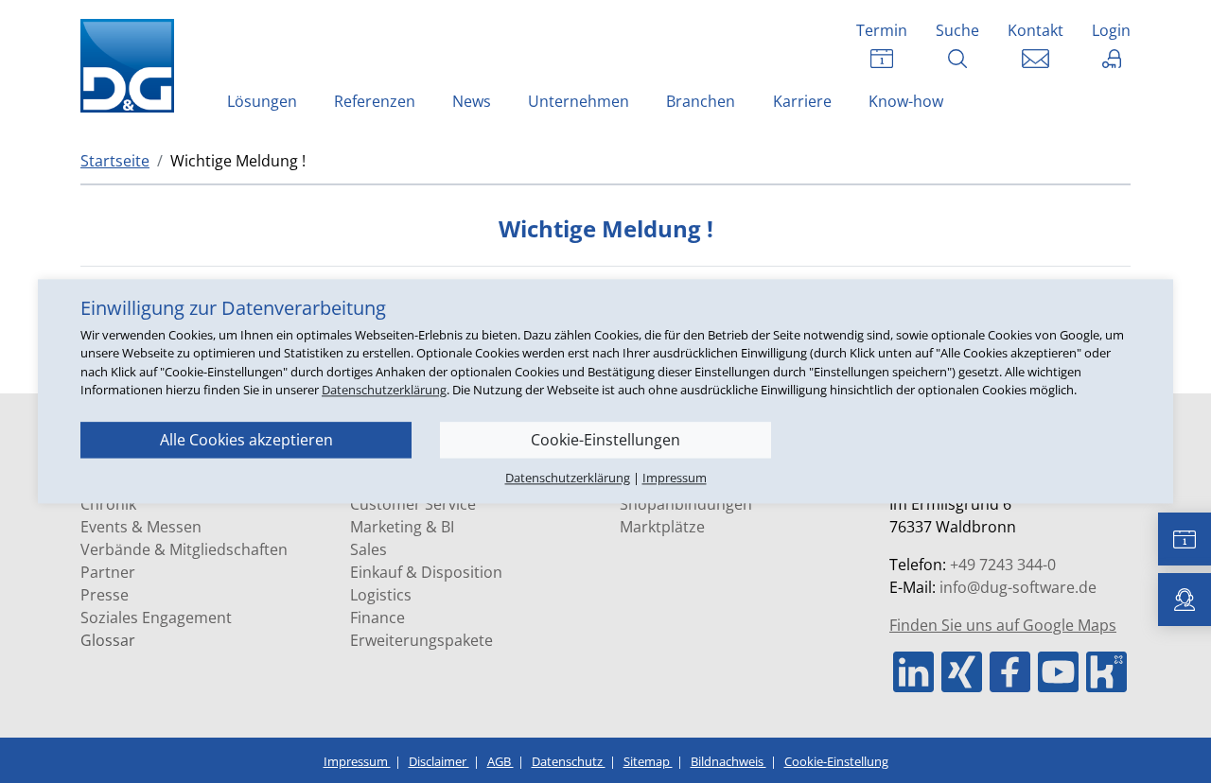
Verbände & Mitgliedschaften (184, 549)
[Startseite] (132, 66)
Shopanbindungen (686, 504)
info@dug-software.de (1018, 587)
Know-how (906, 101)
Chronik (108, 504)
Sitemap (648, 761)
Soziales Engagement (156, 617)
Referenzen (374, 101)
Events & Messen (141, 526)
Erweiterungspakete (421, 640)
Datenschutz (569, 761)
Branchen (700, 101)
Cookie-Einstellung (836, 761)
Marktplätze (662, 526)
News (471, 101)
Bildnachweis (728, 761)
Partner (107, 572)
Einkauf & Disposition (426, 572)
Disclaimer (439, 761)
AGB (500, 761)
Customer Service (413, 504)
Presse (104, 594)
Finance (377, 617)
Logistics (381, 594)
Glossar (107, 640)
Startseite (114, 160)
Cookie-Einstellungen (605, 439)
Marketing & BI (402, 526)
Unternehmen (578, 101)
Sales (368, 549)
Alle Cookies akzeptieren (246, 439)
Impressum (357, 761)
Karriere (802, 101)
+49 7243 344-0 (1003, 564)
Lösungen (262, 101)
